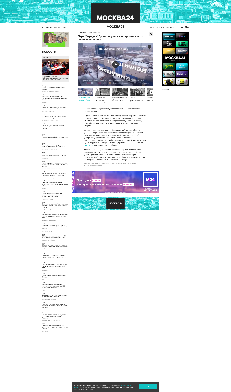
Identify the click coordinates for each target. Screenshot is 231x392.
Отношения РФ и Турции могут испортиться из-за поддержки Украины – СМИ (55, 184)
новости (114, 163)
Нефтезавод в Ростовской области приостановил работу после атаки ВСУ (54, 256)
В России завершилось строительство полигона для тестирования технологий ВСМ (55, 246)
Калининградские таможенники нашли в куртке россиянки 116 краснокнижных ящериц (54, 164)
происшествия (46, 140)
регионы (58, 140)
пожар (53, 140)
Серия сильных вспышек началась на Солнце (54, 276)
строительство (53, 250)
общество (51, 91)
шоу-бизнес (45, 131)
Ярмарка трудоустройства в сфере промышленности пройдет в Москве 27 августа (54, 227)
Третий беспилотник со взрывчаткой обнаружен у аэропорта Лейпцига (54, 174)
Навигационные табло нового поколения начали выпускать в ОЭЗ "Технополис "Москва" (53, 286)
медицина (45, 120)
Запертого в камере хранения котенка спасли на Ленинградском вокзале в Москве (54, 87)
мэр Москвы (45, 209)
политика (44, 102)
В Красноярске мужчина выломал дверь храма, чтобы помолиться (54, 296)
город (57, 91)
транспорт (45, 250)
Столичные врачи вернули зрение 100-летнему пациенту (54, 117)
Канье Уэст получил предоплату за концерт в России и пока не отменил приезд (54, 127)
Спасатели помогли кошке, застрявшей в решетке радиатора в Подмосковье (54, 108)
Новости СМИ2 (76, 196)
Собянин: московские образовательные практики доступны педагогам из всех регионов (55, 78)
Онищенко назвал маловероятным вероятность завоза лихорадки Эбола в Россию (55, 327)
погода (51, 149)
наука (43, 279)
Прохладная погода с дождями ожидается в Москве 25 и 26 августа (53, 146)
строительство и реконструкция (93, 165)
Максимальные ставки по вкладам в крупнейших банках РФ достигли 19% (54, 155)
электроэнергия (96, 163)
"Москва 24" (88, 145)
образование (53, 209)
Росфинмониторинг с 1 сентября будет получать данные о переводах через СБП (54, 266)
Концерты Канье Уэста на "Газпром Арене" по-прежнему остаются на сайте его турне (55, 305)
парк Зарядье (122, 163)
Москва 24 (115, 26)
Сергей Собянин (131, 163)
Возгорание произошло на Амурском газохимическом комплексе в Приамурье (54, 316)
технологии (45, 199)
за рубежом (54, 177)
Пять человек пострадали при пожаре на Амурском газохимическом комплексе (55, 137)
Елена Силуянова (106, 163)
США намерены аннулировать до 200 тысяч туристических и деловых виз (54, 237)
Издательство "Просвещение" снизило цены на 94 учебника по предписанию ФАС (55, 216)
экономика (45, 158)
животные (45, 91)
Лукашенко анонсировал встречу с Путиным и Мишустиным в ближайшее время (54, 98)
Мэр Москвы (47, 57)
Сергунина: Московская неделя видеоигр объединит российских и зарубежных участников (53, 195)
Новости (49, 52)
